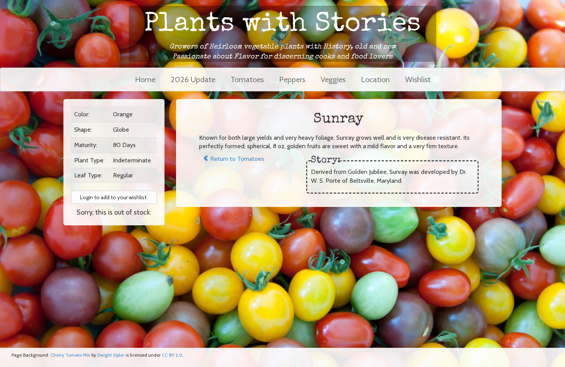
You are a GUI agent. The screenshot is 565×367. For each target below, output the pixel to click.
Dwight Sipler (111, 355)
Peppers (292, 79)
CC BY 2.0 (172, 355)
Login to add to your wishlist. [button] (114, 197)
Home (145, 79)
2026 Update (193, 79)
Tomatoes (247, 79)
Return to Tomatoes (236, 158)
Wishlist (417, 79)
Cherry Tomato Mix (70, 355)
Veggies (333, 79)
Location (375, 79)
